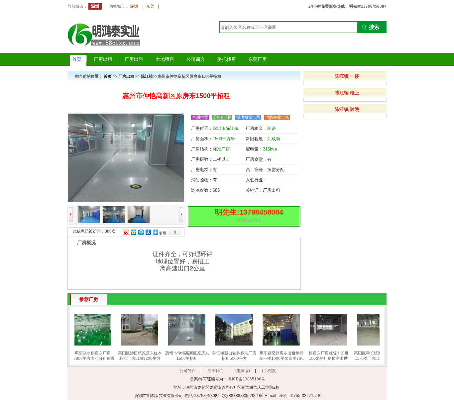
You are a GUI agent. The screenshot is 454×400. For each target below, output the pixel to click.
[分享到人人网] (148, 232)
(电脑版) (242, 370)
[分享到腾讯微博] (140, 232)
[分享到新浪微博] (126, 232)
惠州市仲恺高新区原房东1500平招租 (185, 356)
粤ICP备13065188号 (246, 379)
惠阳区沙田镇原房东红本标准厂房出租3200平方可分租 (138, 358)
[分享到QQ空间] (133, 232)
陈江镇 (147, 76)
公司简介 (187, 370)
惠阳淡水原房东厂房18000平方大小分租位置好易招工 (90, 358)
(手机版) (269, 370)
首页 (108, 76)
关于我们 (215, 370)
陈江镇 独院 (347, 109)
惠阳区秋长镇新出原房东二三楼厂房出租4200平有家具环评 (374, 358)
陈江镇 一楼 (347, 76)
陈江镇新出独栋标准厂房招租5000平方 (232, 356)
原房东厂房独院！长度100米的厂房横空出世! (326, 356)
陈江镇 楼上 (347, 92)
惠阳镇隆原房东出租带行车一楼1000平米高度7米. (279, 356)
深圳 (134, 6)
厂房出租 (126, 76)
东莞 (150, 6)
